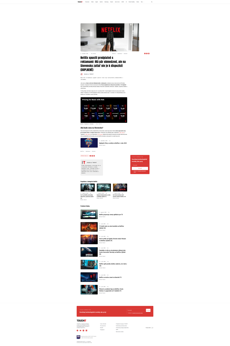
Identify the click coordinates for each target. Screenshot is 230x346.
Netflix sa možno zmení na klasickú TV (110, 277)
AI (126, 1)
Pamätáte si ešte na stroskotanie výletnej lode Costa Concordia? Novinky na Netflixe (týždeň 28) (112, 252)
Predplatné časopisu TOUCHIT (122, 323)
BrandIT (101, 327)
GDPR (117, 329)
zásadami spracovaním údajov (138, 313)
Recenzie (87, 1)
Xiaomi (111, 1)
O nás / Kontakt (103, 323)
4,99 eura (121, 132)
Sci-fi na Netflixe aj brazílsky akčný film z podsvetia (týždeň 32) (86, 196)
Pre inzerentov (103, 325)
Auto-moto (117, 1)
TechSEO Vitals (89, 342)
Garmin (101, 1)
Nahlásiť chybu (84, 155)
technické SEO (79, 342)
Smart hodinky (132, 1)
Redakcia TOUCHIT (89, 74)
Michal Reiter (102, 145)
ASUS (123, 1)
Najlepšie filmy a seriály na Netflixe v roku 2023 (113, 143)
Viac (142, 1)
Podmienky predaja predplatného (122, 327)
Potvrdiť (140, 168)
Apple (96, 1)
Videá (92, 1)
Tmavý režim (148, 327)
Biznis (138, 1)
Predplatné (102, 329)
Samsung (106, 1)
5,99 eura (100, 134)
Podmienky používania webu (121, 325)
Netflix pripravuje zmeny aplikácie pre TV (111, 214)
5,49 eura (87, 134)
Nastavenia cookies (120, 331)
